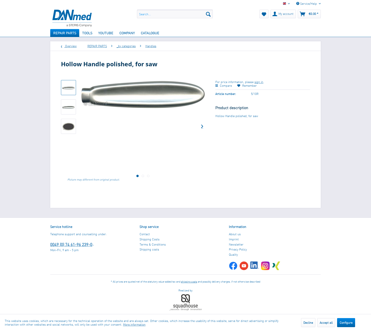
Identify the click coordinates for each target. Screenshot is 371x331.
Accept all (326, 322)
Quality (233, 254)
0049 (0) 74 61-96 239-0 (71, 244)
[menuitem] (175, 14)
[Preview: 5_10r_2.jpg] (68, 126)
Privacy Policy (238, 249)
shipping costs (189, 281)
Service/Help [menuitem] (308, 3)
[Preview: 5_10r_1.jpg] (68, 87)
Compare (225, 85)
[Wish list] (264, 14)
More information (134, 324)
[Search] (208, 14)
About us (235, 234)
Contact (145, 234)
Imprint (234, 239)
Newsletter (236, 244)
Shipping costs (149, 249)
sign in (258, 82)
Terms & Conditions (153, 244)
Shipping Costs (150, 239)
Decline (308, 322)
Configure (346, 322)
